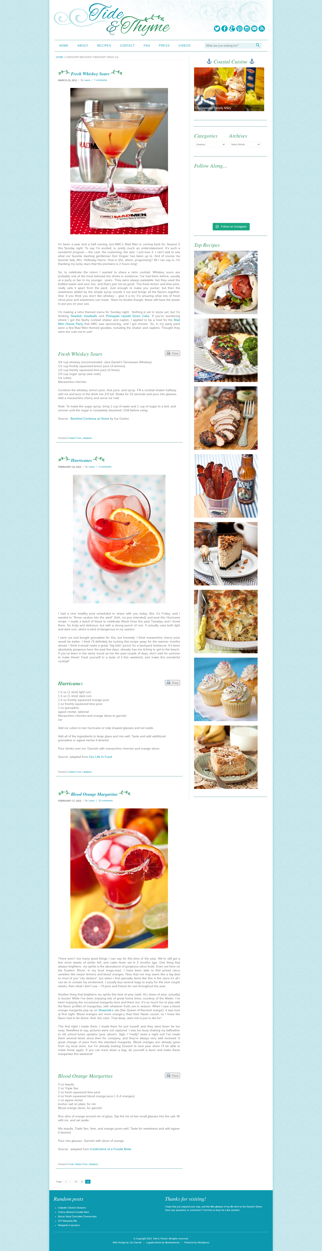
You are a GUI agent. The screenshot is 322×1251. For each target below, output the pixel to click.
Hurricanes (81, 460)
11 (82, 1181)
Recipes (104, 45)
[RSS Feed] (261, 28)
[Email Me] (254, 28)
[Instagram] (247, 28)
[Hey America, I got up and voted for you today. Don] (249, 188)
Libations (87, 438)
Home (64, 45)
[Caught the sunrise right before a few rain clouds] (249, 209)
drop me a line (223, 1210)
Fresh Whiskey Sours (90, 73)
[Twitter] (217, 28)
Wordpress (203, 1242)
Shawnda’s (105, 1010)
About (82, 45)
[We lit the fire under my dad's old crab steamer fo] (212, 188)
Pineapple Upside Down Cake (127, 316)
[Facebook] (224, 28)
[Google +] (232, 28)
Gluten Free (75, 438)
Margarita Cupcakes (69, 1225)
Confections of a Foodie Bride (110, 1149)
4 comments (104, 466)
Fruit (71, 1164)
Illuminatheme (172, 1242)
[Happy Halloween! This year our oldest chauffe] (212, 209)
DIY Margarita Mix (67, 1220)
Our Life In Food (100, 757)
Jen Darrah (135, 1242)
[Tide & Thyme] (112, 34)
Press (164, 45)
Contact (127, 45)
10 (75, 1181)
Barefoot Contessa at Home (90, 418)
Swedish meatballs (84, 316)
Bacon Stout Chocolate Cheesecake (77, 1216)
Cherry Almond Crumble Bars (73, 1212)
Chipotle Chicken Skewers (72, 1207)
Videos (185, 45)
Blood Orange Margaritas (94, 794)
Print (174, 353)
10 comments (105, 800)
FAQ (147, 45)
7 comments (100, 80)
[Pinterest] (239, 28)
